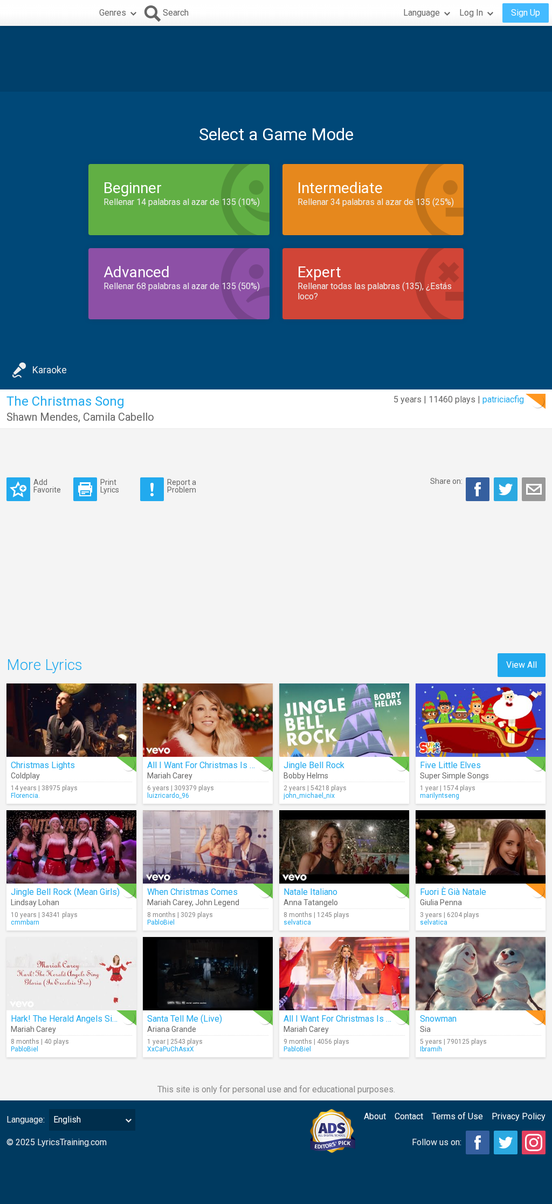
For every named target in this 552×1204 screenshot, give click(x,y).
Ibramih (431, 1049)
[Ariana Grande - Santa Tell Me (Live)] (208, 973)
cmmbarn (25, 922)
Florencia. (25, 795)
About (375, 1116)
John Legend (217, 902)
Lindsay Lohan (35, 902)
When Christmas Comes (192, 892)
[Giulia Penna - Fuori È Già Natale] (481, 847)
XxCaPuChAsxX (170, 1049)
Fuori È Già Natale (453, 892)
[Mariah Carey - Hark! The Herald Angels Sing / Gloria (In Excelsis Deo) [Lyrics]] (71, 973)
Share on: (446, 481)
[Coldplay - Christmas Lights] (71, 720)
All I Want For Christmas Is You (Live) (353, 1019)
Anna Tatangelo (311, 902)
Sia (425, 1029)
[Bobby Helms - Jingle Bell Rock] (344, 720)
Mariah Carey (169, 775)
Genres (112, 13)
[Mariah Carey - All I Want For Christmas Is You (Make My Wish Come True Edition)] (208, 720)
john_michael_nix (309, 795)
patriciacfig (503, 399)
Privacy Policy (519, 1116)
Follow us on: (436, 1142)
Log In (471, 13)
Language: (25, 1119)
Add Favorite (47, 486)
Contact (409, 1116)
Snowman (438, 1019)
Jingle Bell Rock (314, 765)
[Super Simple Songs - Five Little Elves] (481, 720)
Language (421, 13)
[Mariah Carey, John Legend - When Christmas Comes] (208, 847)
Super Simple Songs (454, 775)
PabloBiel (161, 922)
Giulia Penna (441, 902)
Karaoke (49, 369)
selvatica (297, 922)
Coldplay (25, 775)
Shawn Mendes (42, 417)
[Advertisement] (276, 59)
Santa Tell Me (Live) (184, 1019)
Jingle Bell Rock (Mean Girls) (65, 892)
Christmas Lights (43, 765)
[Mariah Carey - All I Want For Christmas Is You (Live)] (344, 973)
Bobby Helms (306, 775)
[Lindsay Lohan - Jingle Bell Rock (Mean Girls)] (71, 847)
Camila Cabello (118, 417)
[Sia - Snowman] (481, 973)
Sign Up (525, 13)
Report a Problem (181, 486)
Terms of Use (457, 1116)
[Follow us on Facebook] (477, 1142)
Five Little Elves (450, 765)
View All (521, 665)
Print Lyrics (109, 486)
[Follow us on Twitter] (506, 1142)
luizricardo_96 (168, 795)
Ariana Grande (171, 1029)
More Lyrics (44, 665)
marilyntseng (439, 795)
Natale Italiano (310, 892)
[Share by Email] (534, 489)
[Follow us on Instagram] (534, 1142)
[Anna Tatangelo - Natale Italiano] (344, 847)
